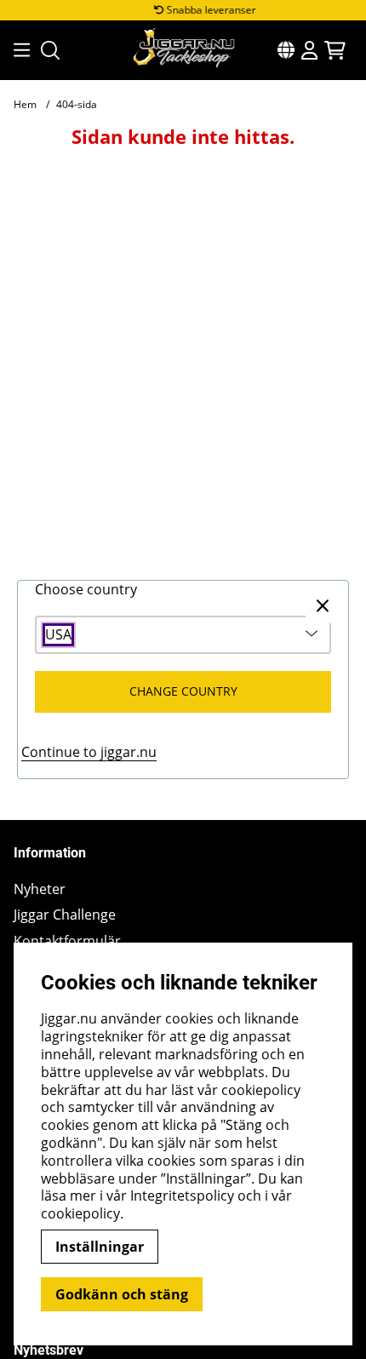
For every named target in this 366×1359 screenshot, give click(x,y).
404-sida (76, 104)
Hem (25, 104)
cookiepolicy (80, 1213)
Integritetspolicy (182, 1195)
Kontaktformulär (67, 941)
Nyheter (40, 889)
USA (58, 635)
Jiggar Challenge (65, 915)
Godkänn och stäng (121, 1294)
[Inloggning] (309, 50)
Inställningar (99, 1246)
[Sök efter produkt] (50, 50)
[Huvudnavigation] (17, 50)
